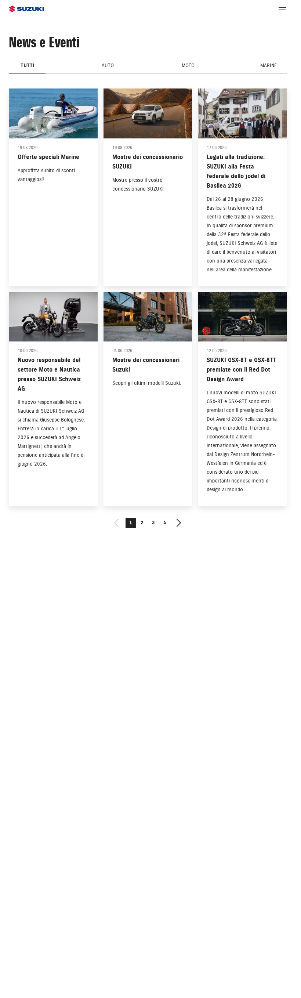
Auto (108, 65)
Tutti (27, 65)
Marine (268, 65)
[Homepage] (26, 9)
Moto (188, 65)
